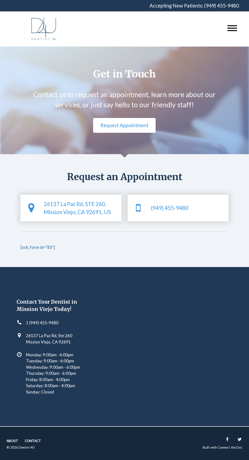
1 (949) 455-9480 (42, 322)
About (12, 441)
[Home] (43, 29)
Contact (33, 441)
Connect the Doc (230, 447)
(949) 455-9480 (221, 5)
